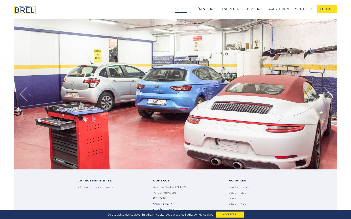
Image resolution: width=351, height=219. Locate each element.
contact (327, 9)
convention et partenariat (291, 9)
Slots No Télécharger (266, 96)
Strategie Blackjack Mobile (203, 65)
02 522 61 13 (161, 198)
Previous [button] (23, 94)
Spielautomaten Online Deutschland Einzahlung (293, 122)
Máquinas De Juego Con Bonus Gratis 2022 (219, 107)
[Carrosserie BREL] (25, 9)
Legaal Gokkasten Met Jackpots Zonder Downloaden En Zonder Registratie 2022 (107, 61)
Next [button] (327, 94)
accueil (181, 9)
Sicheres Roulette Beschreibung (55, 19)
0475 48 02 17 (162, 203)
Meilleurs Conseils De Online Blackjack (178, 23)
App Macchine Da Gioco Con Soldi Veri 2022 (261, 54)
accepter (229, 214)
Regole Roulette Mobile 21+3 (106, 103)
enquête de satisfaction (242, 9)
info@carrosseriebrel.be (169, 209)
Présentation (204, 9)
